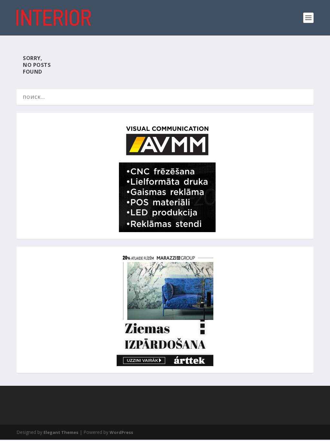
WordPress (121, 432)
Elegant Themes (61, 432)
